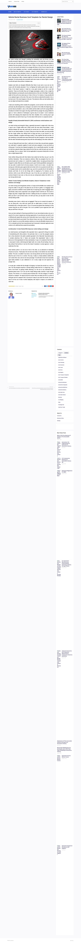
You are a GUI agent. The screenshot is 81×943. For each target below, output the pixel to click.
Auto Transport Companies (63, 374)
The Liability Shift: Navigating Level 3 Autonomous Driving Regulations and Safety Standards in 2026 (67, 169)
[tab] (60, 353)
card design (16, 286)
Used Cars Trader (61, 407)
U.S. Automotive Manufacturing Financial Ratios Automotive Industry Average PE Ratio (66, 563)
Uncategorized (61, 404)
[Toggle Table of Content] (38, 23)
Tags (59, 355)
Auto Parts (60, 369)
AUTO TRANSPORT (35, 11)
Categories (60, 352)
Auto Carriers (61, 360)
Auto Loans (60, 367)
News (59, 402)
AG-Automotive (11, 940)
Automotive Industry (62, 389)
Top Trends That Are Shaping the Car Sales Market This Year (66, 30)
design (20, 286)
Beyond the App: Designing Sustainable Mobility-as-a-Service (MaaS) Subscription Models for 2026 (64, 22)
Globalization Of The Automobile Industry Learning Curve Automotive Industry (64, 742)
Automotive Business (62, 382)
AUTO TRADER (26, 11)
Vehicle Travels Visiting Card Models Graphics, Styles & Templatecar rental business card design (24, 26)
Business (60, 397)
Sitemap (23, 1)
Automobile (60, 379)
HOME (10, 11)
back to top (71, 940)
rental (22, 286)
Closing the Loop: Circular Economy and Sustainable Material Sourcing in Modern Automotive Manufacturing (64, 70)
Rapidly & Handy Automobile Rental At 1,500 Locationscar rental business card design (22, 24)
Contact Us (10, 1)
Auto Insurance (61, 365)
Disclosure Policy (16, 1)
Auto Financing (61, 362)
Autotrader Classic (62, 394)
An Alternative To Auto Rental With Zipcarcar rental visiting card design (20, 27)
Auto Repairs (60, 372)
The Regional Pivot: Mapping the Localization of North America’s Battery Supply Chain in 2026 (64, 46)
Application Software (62, 357)
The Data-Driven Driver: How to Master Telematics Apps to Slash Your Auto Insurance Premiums (67, 259)
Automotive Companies (12, 286)
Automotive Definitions (62, 387)
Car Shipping (60, 399)
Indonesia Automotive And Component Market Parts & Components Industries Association (67, 653)
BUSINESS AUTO (44, 11)
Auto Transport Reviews (63, 377)
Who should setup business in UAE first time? (66, 54)
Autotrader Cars (61, 392)
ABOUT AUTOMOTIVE (17, 11)
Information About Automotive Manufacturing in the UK (43, 294)
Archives (66, 352)
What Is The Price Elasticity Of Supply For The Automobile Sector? (64, 437)
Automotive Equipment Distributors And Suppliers (67, 847)
